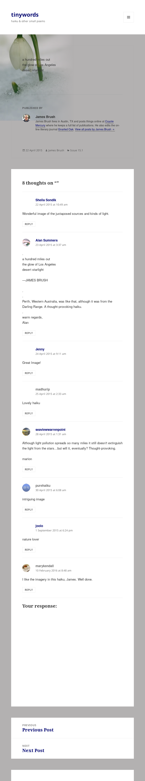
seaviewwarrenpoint (50, 429)
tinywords (25, 14)
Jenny (39, 349)
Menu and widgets (128, 22)
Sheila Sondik (45, 200)
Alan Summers (46, 240)
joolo (39, 525)
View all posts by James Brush (93, 129)
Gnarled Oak (65, 129)
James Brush (56, 150)
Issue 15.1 (76, 150)
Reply (29, 224)
